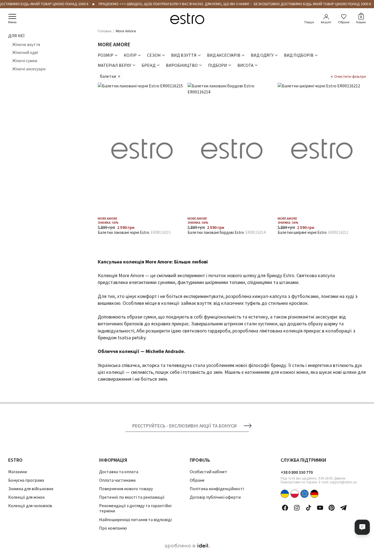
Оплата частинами (117, 480)
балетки (108, 76)
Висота (245, 65)
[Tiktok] (308, 507)
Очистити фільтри (350, 76)
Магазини (17, 471)
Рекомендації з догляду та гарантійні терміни (135, 508)
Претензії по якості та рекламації (132, 497)
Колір (130, 55)
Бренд (149, 65)
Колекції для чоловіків (30, 505)
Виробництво (182, 65)
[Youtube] (320, 507)
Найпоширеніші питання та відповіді (135, 519)
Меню (12, 22)
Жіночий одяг (25, 52)
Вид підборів (298, 55)
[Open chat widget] (362, 527)
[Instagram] (296, 508)
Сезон (154, 55)
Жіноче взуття (26, 44)
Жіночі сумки (24, 60)
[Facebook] (285, 507)
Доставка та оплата (118, 471)
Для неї (16, 35)
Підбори (217, 65)
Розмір (105, 55)
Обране (343, 22)
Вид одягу (262, 55)
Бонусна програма (26, 480)
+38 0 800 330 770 (297, 472)
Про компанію (113, 528)
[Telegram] (343, 508)
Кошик (361, 19)
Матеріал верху (114, 65)
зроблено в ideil (187, 546)
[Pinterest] (331, 507)
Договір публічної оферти (215, 497)
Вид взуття (184, 55)
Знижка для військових (30, 488)
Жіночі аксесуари (28, 68)
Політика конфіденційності (217, 488)
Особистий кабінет (208, 471)
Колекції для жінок (26, 497)
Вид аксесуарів (223, 55)
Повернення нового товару (126, 488)
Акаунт (326, 22)
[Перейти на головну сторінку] (187, 18)
